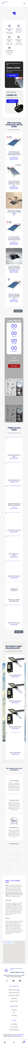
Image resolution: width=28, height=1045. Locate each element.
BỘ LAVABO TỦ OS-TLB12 (14, 530)
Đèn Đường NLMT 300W (15, 675)
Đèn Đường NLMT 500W (15, 701)
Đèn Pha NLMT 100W (15, 752)
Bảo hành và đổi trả (14, 995)
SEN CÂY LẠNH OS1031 (14, 622)
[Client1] (9, 853)
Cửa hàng (14, 1015)
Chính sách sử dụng (14, 990)
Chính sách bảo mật (14, 992)
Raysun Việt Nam (14, 1029)
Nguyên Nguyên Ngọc (18, 1034)
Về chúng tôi (14, 1024)
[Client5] (9, 867)
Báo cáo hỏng (14, 1001)
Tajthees (20, 1036)
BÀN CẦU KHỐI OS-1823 (14, 576)
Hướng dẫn (14, 998)
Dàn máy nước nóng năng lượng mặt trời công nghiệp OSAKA (14, 212)
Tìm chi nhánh (14, 1027)
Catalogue (14, 1010)
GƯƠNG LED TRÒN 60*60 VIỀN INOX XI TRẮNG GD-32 (14, 505)
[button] (7, 387)
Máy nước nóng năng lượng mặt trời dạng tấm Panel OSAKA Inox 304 (14, 268)
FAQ (14, 1012)
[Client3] (9, 860)
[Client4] (18, 860)
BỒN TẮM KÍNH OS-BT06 (14, 480)
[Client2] (18, 853)
